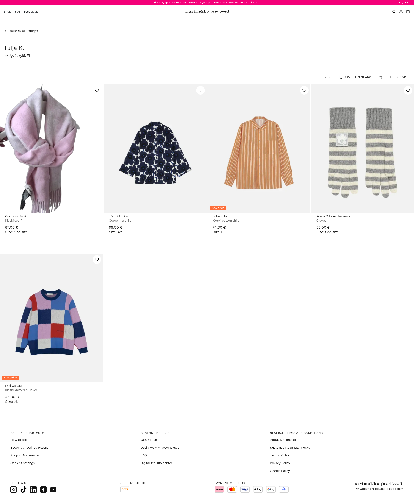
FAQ (144, 455)
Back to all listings (23, 31)
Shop (7, 12)
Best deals (30, 12)
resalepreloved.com (389, 489)
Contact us (149, 440)
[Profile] (401, 11)
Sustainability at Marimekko (290, 448)
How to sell (18, 440)
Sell (17, 12)
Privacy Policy (280, 463)
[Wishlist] (96, 90)
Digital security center (156, 463)
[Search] (394, 11)
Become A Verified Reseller (29, 448)
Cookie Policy (280, 471)
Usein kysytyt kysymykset (160, 448)
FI (399, 2)
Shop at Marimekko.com (28, 455)
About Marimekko (283, 440)
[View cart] (408, 11)
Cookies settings (22, 463)
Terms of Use (279, 455)
